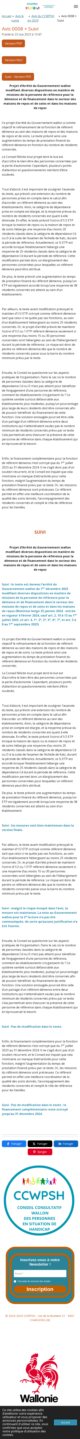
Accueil (6, 16)
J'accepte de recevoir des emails (33, 1281)
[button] (40, 1289)
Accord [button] (65, 1422)
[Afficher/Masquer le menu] (76, 6)
